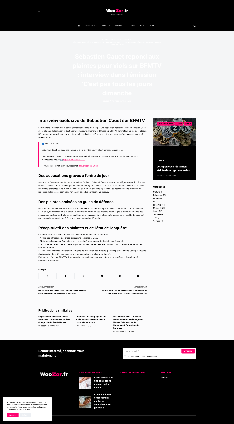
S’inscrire (188, 351)
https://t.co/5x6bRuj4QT (74, 159)
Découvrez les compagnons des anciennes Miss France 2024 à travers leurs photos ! (91, 319)
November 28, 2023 (88, 166)
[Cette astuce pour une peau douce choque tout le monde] (85, 383)
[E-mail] (138, 276)
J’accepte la (142, 356)
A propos (165, 384)
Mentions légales (168, 390)
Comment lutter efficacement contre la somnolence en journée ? (102, 401)
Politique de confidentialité (173, 393)
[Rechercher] (195, 26)
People (106, 101)
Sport (104, 26)
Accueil (164, 377)
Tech (133, 26)
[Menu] (39, 12)
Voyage (153, 26)
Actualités (90, 26)
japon (179, 124)
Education (157, 195)
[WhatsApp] (120, 276)
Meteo (156, 208)
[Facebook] (48, 276)
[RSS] (165, 402)
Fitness (156, 198)
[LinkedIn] (102, 276)
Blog (163, 380)
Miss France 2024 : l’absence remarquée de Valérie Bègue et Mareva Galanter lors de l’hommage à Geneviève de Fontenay (128, 322)
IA (154, 201)
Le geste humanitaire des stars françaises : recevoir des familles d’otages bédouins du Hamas (54, 319)
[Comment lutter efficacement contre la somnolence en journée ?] (85, 402)
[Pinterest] (84, 276)
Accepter (12, 415)
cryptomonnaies (165, 124)
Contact (164, 387)
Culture (156, 192)
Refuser (25, 415)
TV (141, 26)
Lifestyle (119, 26)
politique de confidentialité (146, 356)
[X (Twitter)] (66, 276)
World (188, 124)
